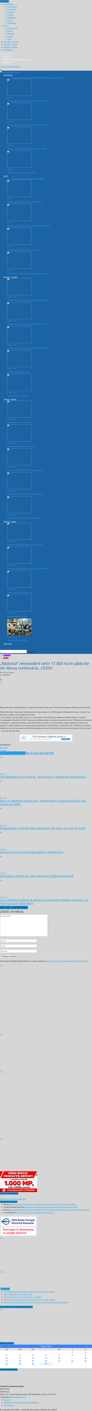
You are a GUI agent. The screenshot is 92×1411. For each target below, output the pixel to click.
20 (46, 1361)
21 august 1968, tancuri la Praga (17, 640)
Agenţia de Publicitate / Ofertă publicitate (17, 59)
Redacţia (6, 57)
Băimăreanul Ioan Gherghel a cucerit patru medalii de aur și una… (27, 273)
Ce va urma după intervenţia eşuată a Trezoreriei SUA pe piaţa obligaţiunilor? (36, 1302)
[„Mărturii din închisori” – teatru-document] (19, 409)
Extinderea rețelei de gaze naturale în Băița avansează (36, 876)
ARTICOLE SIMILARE (13, 753)
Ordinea (10, 12)
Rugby (10, 36)
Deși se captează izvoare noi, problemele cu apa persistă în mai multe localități (43, 802)
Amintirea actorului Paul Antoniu (17, 616)
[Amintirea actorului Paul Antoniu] (19, 603)
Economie (11, 9)
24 (7, 1364)
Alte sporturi (12, 28)
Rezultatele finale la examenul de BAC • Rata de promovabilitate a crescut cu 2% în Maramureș (49, 1210)
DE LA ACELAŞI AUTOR (40, 753)
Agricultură (12, 7)
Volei (9, 39)
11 (20, 1358)
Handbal (10, 33)
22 (72, 1361)
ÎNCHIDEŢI (4, 1)
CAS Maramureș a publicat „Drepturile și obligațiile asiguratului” (27, 101)
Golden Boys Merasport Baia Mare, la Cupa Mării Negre (24, 202)
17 (7, 1361)
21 (59, 1361)
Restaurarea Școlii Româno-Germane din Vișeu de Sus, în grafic (27, 149)
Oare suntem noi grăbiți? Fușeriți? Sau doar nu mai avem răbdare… (28, 568)
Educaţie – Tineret (11, 42)
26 (33, 1364)
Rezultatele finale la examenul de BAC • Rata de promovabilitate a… (28, 348)
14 (59, 1358)
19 (33, 1361)
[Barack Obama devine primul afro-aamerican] (19, 432)
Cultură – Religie (10, 44)
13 (46, 1358)
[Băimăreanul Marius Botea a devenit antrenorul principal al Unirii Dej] (19, 212)
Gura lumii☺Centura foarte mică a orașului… (35, 1212)
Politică (10, 15)
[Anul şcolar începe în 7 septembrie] (19, 382)
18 (20, 1361)
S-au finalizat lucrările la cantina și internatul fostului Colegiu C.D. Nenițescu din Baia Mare (44, 901)
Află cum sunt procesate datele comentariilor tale (66, 961)
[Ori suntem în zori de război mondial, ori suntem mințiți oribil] (19, 531)
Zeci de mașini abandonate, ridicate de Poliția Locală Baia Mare (51, 1207)
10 (7, 1358)
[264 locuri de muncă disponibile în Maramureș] (19, 159)
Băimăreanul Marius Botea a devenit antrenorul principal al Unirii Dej (28, 226)
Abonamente (8, 62)
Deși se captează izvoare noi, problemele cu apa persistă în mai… (27, 125)
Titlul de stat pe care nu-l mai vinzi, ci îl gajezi (22, 1297)
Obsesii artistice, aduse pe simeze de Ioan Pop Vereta (24, 518)
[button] (0, 648)
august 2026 (46, 1346)
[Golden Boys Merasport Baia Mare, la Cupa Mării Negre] (19, 188)
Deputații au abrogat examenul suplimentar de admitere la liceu (27, 324)
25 (20, 1364)
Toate (9, 77)
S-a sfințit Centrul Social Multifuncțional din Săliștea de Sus (25, 470)
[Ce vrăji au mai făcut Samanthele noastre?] (19, 579)
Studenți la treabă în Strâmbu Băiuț (18, 372)
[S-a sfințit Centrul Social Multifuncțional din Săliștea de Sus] (19, 456)
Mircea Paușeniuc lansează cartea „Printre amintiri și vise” (25, 494)
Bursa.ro (6, 1289)
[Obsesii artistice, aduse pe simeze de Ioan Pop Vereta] (19, 504)
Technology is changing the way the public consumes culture (29, 1299)
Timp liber (11, 23)
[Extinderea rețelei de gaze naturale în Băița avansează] (12, 863)
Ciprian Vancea (8, 672)
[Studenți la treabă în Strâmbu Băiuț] (19, 358)
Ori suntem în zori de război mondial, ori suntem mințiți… (25, 544)
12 (33, 1358)
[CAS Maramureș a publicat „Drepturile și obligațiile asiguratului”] (19, 87)
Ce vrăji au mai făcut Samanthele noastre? (20, 592)
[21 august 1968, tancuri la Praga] (19, 626)
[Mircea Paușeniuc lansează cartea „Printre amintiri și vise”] (19, 480)
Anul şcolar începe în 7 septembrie (18, 396)
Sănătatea (11, 17)
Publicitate (8, 50)
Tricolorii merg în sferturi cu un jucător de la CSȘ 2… (23, 249)
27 (46, 1364)
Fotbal (9, 31)
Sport (6, 25)
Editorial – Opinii (11, 47)
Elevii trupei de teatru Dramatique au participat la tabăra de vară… (28, 300)
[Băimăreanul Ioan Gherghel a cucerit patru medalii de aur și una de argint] (19, 260)
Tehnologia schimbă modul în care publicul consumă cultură (29, 1291)
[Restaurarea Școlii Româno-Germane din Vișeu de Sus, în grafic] (19, 135)
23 (85, 1361)
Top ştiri (6, 658)
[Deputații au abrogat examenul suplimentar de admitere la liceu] (19, 310)
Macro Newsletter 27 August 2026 (18, 1294)
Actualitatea (9, 4)
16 (85, 1358)
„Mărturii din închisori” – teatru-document (20, 422)
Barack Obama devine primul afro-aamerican (21, 446)
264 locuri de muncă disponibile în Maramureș (21, 172)
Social (9, 20)
